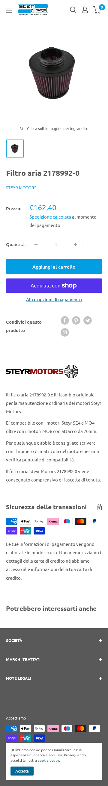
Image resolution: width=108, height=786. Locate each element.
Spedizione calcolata (50, 216)
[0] (97, 9)
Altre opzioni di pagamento (54, 299)
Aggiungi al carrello (54, 266)
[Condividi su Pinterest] (76, 320)
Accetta (22, 771)
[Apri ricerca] (73, 10)
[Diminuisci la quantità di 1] (36, 244)
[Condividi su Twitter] (87, 320)
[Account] (85, 10)
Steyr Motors (21, 187)
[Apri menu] (9, 10)
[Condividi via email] (65, 332)
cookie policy (48, 760)
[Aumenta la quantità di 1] (75, 244)
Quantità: (16, 244)
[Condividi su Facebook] (65, 320)
